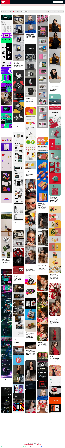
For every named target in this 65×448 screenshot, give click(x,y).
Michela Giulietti (4, 259)
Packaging (39, 205)
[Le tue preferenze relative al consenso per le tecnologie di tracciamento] (2, 446)
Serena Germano (53, 196)
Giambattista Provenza (30, 332)
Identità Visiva (28, 171)
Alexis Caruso (4, 129)
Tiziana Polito (40, 264)
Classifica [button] (17, 11)
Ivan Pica (51, 356)
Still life (34, 351)
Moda (33, 35)
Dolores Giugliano (29, 350)
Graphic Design (19, 62)
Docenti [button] (6, 11)
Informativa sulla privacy (32, 444)
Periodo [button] (12, 11)
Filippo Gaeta (16, 222)
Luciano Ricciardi (17, 123)
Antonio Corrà (52, 84)
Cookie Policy (38, 444)
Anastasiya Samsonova (30, 34)
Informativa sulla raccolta (26, 446)
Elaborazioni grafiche (16, 63)
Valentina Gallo (4, 204)
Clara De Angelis (41, 342)
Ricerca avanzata (24, 11)
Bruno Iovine (28, 98)
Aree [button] (2, 11)
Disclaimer (26, 444)
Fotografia (30, 35)
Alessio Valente (41, 129)
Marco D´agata (4, 379)
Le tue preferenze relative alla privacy (34, 446)
